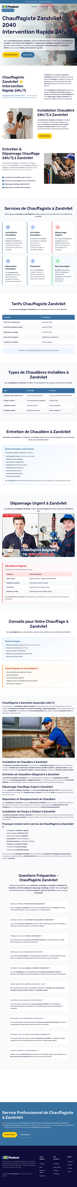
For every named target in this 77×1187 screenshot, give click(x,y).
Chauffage (55, 6)
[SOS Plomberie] (10, 6)
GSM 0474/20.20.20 (45, 2)
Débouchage (44, 6)
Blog (41, 1167)
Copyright (42, 1176)
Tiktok (69, 1171)
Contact (72, 6)
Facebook (70, 1161)
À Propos (42, 1164)
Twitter (69, 1165)
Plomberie (34, 6)
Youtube (69, 1168)
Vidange (64, 6)
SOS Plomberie (14, 1174)
